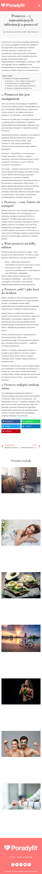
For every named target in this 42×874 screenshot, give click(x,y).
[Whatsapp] (29, 864)
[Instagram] (21, 864)
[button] (39, 6)
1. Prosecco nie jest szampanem (16, 78)
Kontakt (12, 857)
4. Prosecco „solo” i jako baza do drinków (20, 86)
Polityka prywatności (25, 857)
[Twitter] (17, 864)
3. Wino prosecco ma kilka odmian (18, 83)
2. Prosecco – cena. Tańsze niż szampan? (20, 81)
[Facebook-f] (13, 864)
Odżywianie (34, 32)
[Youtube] (25, 864)
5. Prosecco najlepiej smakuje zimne (18, 88)
